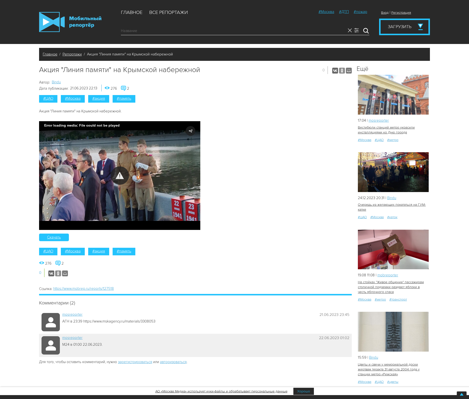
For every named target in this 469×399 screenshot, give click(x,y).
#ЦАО (48, 98)
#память (124, 98)
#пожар (360, 11)
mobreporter (387, 275)
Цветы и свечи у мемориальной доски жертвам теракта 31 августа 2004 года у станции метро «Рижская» (389, 369)
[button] (120, 175)
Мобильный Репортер (70, 22)
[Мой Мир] (349, 71)
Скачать (54, 237)
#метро (392, 140)
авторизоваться (173, 362)
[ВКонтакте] (335, 71)
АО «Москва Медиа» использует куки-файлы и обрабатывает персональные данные (221, 391)
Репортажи (72, 54)
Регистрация (401, 13)
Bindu (56, 82)
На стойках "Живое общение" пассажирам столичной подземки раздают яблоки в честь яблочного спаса (391, 287)
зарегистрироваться (135, 362)
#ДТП (344, 11)
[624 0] (393, 172)
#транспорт (398, 299)
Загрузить (399, 26)
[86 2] (393, 250)
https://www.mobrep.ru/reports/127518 (83, 288)
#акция (98, 98)
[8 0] (393, 95)
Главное (131, 12)
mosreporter (72, 314)
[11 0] (393, 332)
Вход (385, 13)
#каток (392, 217)
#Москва (326, 11)
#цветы (392, 382)
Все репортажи (168, 12)
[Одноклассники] (342, 71)
